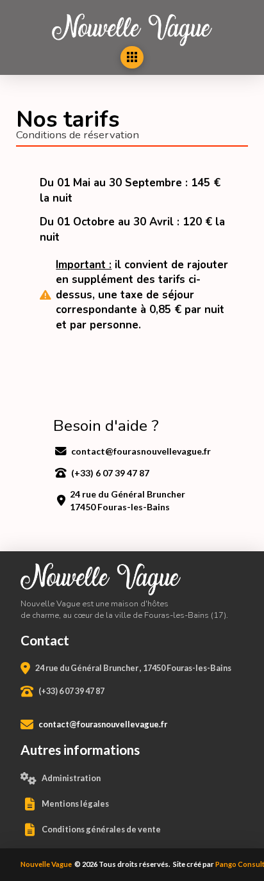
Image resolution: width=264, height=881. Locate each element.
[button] (131, 57)
